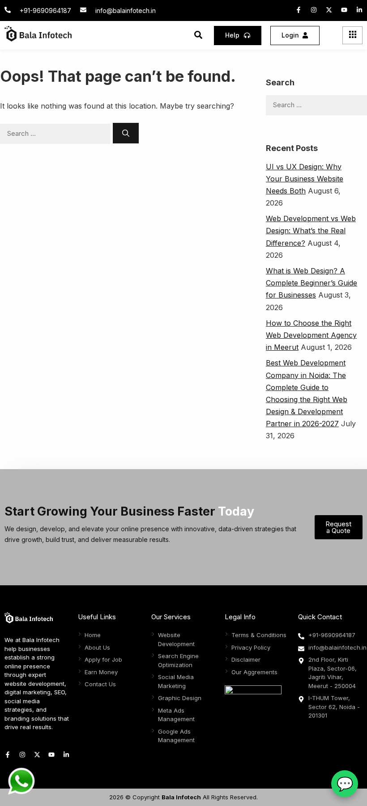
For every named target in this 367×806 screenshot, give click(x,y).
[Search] (126, 133)
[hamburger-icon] (352, 35)
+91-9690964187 (45, 10)
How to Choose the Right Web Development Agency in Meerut (311, 335)
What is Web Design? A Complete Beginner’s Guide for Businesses (311, 282)
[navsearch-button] (198, 36)
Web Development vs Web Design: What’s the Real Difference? (311, 230)
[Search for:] (56, 133)
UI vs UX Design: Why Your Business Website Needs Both (304, 178)
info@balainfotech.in (125, 10)
